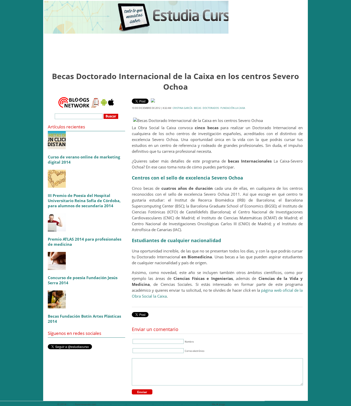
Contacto (203, 404)
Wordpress (103, 404)
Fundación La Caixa (232, 108)
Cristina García (182, 108)
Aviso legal (118, 404)
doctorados (211, 108)
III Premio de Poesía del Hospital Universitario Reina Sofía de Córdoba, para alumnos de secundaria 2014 (84, 200)
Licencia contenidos (139, 404)
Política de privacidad (167, 404)
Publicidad (189, 404)
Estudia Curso (48, 404)
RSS (71, 404)
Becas (197, 108)
